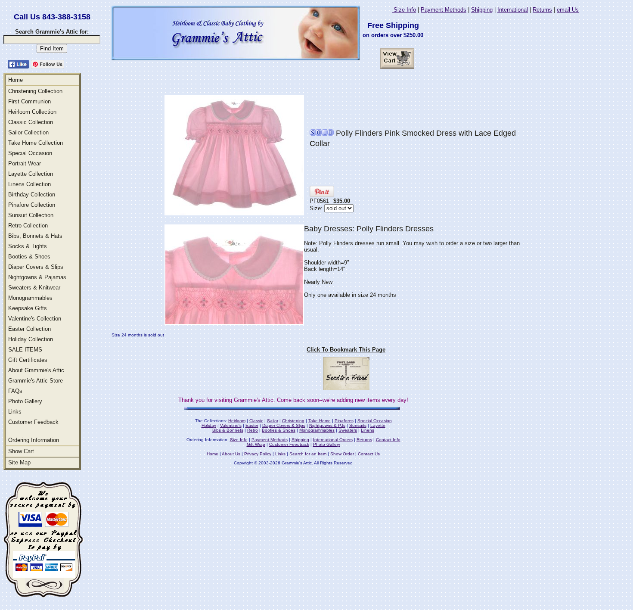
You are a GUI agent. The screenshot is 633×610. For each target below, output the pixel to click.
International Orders (333, 439)
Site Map (19, 462)
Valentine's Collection (34, 318)
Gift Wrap (256, 444)
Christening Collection (35, 91)
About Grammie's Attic (36, 370)
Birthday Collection (31, 194)
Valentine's (231, 425)
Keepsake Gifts (27, 308)
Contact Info (388, 439)
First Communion (29, 101)
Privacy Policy (257, 453)
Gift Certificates (27, 360)
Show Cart (21, 451)
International (512, 9)
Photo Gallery (25, 401)
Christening (293, 420)
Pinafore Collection (31, 205)
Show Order (342, 453)
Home (15, 80)
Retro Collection (28, 225)
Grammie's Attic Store (35, 380)
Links (15, 411)
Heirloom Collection (32, 112)
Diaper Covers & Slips (35, 267)
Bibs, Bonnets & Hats (35, 236)
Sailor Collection (28, 132)
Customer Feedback (33, 422)
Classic (256, 420)
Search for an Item (307, 453)
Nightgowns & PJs (327, 425)
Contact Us (369, 453)
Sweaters (347, 430)
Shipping (482, 9)
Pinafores (344, 420)
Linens (367, 430)
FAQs (15, 391)
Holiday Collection (30, 339)
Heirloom (236, 420)
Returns (542, 9)
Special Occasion (30, 153)
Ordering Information (33, 440)
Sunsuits (357, 425)
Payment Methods (443, 9)
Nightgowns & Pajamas (37, 277)
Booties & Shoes (29, 256)
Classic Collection (30, 122)
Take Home (319, 420)
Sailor (272, 420)
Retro (252, 430)
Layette (377, 425)
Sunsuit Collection (30, 215)
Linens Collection (29, 184)
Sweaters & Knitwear (34, 287)
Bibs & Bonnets (227, 430)
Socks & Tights (27, 246)
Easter (251, 425)
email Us (568, 9)
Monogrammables (30, 298)
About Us (231, 453)
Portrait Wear (24, 163)
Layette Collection (30, 174)
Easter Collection (29, 329)
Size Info (404, 9)
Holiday (209, 425)
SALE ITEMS (25, 349)
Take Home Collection (35, 143)
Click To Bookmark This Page (346, 349)
